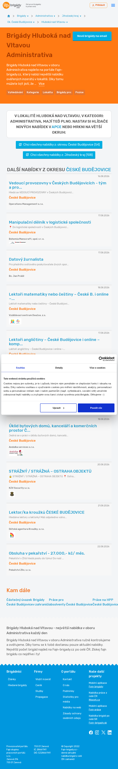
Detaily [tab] (59, 367)
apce (56, 127)
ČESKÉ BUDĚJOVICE (88, 169)
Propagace (41, 696)
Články (12, 679)
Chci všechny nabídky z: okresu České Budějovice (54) (61, 144)
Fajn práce (95, 709)
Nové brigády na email (92, 36)
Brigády (41, 602)
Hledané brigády (17, 685)
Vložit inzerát (43, 679)
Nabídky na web (72, 707)
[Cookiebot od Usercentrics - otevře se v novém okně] (101, 359)
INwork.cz (94, 699)
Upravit (57, 407)
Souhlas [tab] (20, 367)
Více (42, 84)
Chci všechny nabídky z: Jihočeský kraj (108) (61, 155)
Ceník (38, 685)
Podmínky (68, 691)
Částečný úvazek (19, 602)
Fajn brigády (96, 686)
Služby (39, 691)
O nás (66, 685)
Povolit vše (96, 407)
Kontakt (67, 679)
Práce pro (70, 602)
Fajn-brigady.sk (98, 722)
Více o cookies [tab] (97, 367)
